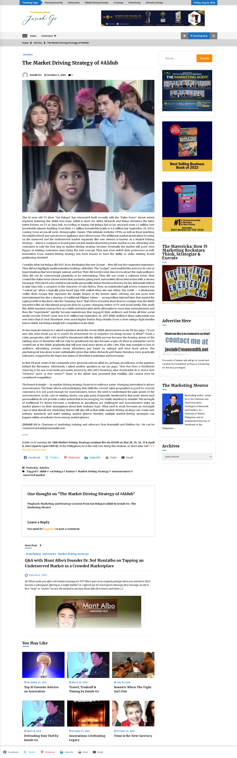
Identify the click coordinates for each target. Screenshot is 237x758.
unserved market (34, 475)
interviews (49, 553)
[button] (184, 35)
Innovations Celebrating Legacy (87, 738)
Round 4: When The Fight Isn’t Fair (132, 689)
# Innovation (74, 2)
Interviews (47, 35)
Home (33, 35)
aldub (43, 471)
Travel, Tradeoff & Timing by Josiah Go (84, 689)
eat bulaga (56, 471)
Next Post (31, 545)
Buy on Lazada (169, 302)
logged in (49, 528)
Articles (28, 54)
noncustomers (121, 471)
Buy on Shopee (186, 302)
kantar (70, 471)
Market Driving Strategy (93, 471)
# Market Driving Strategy (96, 2)
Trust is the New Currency (133, 736)
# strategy (118, 2)
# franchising (135, 2)
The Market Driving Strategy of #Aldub (70, 63)
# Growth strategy (154, 2)
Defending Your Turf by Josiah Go (41, 738)
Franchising (33, 553)
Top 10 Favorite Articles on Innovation (41, 689)
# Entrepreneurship (54, 2)
